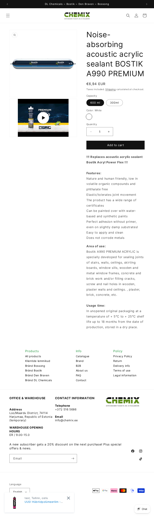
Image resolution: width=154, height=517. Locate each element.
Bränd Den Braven (37, 375)
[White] (89, 116)
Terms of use (121, 370)
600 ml (95, 102)
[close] (68, 498)
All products (33, 356)
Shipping (110, 89)
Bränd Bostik (33, 370)
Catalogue (82, 356)
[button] (8, 15)
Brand (80, 360)
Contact (81, 380)
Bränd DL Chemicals (38, 380)
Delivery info (121, 365)
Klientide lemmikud (37, 360)
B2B (78, 365)
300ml (114, 102)
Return (117, 360)
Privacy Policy (122, 356)
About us (82, 370)
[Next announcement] (147, 4)
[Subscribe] (73, 458)
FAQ (78, 375)
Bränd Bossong (35, 365)
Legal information (124, 375)
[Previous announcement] (7, 4)
